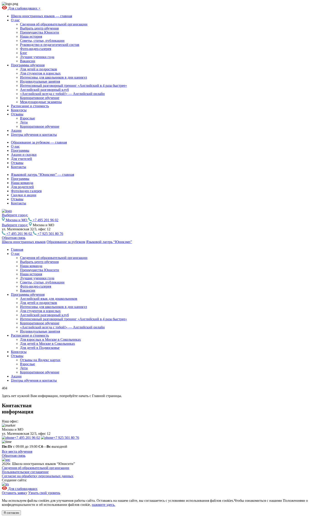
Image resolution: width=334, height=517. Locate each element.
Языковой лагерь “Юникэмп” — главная (42, 174)
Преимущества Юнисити (39, 32)
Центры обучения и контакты (34, 135)
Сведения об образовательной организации (53, 24)
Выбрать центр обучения (39, 28)
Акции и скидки (24, 155)
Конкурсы (19, 110)
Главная (17, 249)
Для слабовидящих (22, 8)
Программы (20, 150)
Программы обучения (28, 65)
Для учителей (21, 159)
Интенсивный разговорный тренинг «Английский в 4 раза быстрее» (73, 85)
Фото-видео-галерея (35, 49)
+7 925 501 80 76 (50, 234)
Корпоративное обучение (39, 98)
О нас (15, 20)
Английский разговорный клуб (44, 90)
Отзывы (17, 114)
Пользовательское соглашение (25, 472)
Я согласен (11, 513)
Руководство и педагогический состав (49, 45)
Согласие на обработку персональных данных (37, 476)
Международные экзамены (41, 102)
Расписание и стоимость (30, 106)
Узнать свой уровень (44, 493)
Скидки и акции (23, 195)
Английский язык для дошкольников (48, 299)
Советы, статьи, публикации (42, 40)
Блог (23, 53)
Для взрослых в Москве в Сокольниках (50, 339)
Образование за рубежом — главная (39, 142)
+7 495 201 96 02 (45, 220)
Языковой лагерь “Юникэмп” (109, 242)
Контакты (18, 167)
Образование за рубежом (66, 242)
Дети (24, 122)
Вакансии (27, 61)
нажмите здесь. (103, 505)
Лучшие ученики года (37, 57)
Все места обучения (17, 451)
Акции (16, 130)
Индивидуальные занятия (40, 81)
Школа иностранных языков (24, 242)
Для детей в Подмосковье (40, 348)
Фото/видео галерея (26, 191)
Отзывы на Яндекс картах (40, 360)
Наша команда (22, 183)
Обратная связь (13, 238)
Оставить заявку (14, 493)
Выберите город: (15, 225)
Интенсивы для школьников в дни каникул (53, 77)
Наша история (31, 36)
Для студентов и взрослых (40, 73)
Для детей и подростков (38, 69)
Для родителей (22, 187)
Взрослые (27, 118)
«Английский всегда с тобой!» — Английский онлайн (62, 94)
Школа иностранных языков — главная (41, 16)
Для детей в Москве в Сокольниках (47, 343)
